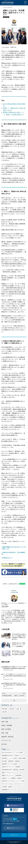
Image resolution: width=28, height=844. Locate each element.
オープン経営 (20, 781)
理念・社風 (6, 733)
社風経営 (17, 761)
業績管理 (11, 761)
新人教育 (4, 761)
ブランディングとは (7, 783)
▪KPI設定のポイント (7, 557)
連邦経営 (4, 764)
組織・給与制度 (7, 729)
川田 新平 (11, 708)
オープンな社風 (13, 764)
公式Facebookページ (15, 805)
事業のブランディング (8, 775)
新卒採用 (22, 769)
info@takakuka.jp (9, 823)
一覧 (14, 700)
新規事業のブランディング (9, 789)
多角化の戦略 (22, 758)
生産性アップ (5, 778)
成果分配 (15, 769)
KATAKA (5, 744)
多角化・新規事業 (8, 725)
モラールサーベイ (19, 783)
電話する (15, 819)
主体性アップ (18, 755)
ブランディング (7, 740)
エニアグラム (12, 781)
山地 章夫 (4, 711)
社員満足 (13, 778)
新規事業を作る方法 (7, 755)
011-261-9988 (8, 819)
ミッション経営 (13, 758)
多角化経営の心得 (6, 769)
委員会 (10, 786)
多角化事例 (19, 775)
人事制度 (4, 786)
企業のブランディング (8, 766)
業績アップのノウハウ (8, 772)
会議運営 (18, 766)
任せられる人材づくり (8, 752)
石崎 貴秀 (4, 708)
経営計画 (4, 781)
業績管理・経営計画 (9, 736)
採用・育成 (6, 721)
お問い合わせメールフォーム (15, 828)
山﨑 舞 (19, 708)
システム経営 (19, 752)
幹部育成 (4, 758)
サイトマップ (14, 835)
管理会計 (19, 778)
